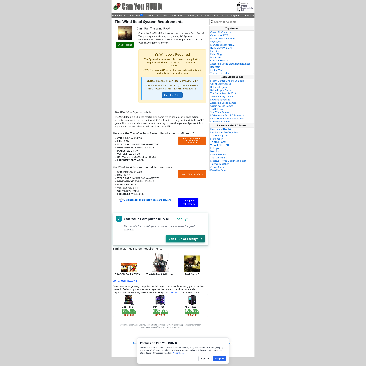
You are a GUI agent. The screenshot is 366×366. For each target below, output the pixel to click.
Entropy (214, 148)
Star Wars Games (219, 112)
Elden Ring (216, 54)
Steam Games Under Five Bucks (227, 80)
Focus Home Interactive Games (227, 118)
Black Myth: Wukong (221, 48)
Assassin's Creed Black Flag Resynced (230, 63)
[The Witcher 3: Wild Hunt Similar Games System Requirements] (160, 262)
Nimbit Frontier (218, 154)
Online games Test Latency (188, 202)
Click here (175, 292)
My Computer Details (173, 15)
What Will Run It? (125, 281)
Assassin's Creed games (223, 102)
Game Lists (153, 15)
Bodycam (215, 66)
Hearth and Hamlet (220, 129)
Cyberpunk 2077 (219, 35)
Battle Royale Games (221, 90)
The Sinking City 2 (219, 135)
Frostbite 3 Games (220, 121)
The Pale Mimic (218, 157)
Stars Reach (216, 138)
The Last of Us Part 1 (221, 73)
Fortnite (214, 51)
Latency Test (249, 15)
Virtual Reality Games (221, 96)
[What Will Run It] (129, 299)
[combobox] (233, 22)
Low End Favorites (220, 99)
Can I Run (136, 15)
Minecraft (215, 57)
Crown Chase (217, 167)
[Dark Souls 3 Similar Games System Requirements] (192, 263)
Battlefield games (219, 87)
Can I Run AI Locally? (183, 239)
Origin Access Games (221, 105)
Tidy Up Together (219, 163)
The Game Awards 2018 (223, 93)
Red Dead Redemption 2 (223, 38)
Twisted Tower (218, 141)
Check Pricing (125, 44)
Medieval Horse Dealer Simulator (228, 160)
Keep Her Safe (218, 170)
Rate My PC (193, 15)
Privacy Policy (178, 353)
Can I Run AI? (171, 95)
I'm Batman (216, 109)
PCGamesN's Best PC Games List (227, 115)
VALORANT (216, 41)
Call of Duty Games (220, 83)
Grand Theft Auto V (220, 32)
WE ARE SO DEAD (219, 145)
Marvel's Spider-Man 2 (222, 44)
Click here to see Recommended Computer (192, 140)
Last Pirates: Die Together (224, 132)
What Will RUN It (212, 15)
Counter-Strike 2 (219, 60)
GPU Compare (232, 15)
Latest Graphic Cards (192, 174)
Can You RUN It (118, 15)
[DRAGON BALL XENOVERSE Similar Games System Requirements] (129, 267)
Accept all (219, 358)
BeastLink (215, 151)
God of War (216, 70)
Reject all (205, 358)
